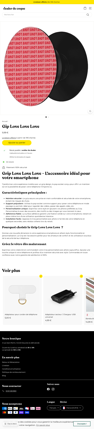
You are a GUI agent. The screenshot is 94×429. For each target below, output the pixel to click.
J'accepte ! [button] (82, 424)
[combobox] (47, 14)
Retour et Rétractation (11, 362)
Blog (4, 376)
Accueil (4, 121)
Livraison (5, 365)
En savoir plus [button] (43, 425)
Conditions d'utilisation (11, 369)
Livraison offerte (9, 138)
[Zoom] (90, 111)
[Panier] (85, 8)
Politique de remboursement (13, 372)
